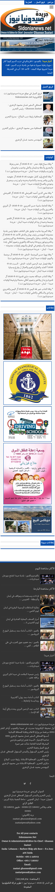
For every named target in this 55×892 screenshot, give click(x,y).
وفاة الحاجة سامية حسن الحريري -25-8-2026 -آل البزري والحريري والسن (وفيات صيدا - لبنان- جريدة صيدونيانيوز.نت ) (28, 210)
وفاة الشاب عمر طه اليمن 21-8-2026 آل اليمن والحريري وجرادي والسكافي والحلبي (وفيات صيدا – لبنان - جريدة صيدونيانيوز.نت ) (28, 293)
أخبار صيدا (47, 62)
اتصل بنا (29, 2)
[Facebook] (30, 783)
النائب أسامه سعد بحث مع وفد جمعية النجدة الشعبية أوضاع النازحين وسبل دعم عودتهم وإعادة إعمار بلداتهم (27, 66)
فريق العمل (40, 2)
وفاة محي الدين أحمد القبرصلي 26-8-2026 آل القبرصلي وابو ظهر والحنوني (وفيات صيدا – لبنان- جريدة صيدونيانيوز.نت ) (28, 197)
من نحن (50, 2)
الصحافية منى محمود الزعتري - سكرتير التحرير (22, 128)
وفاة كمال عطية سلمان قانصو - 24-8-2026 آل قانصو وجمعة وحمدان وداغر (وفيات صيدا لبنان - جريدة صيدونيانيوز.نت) (30, 222)
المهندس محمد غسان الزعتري (28, 140)
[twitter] (24, 783)
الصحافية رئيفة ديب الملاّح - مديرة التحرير (23, 117)
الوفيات (49, 157)
